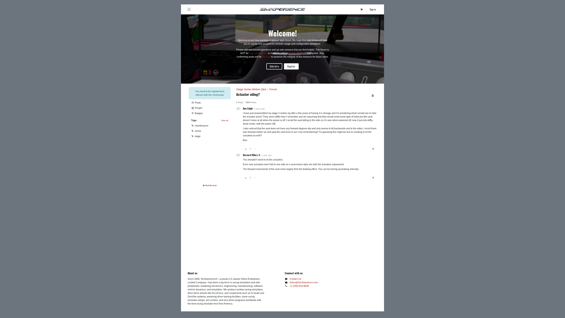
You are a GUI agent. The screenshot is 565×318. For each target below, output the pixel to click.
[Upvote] (246, 149)
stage (197, 136)
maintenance (201, 125)
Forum (273, 89)
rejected (266, 57)
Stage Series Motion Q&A (251, 89)
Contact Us (295, 279)
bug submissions (258, 53)
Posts (197, 102)
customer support (297, 53)
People (198, 108)
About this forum (211, 185)
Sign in (373, 9)
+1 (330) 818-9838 (299, 286)
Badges (198, 113)
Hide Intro (274, 66)
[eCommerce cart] (361, 9)
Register (291, 66)
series (197, 131)
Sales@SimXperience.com (304, 282)
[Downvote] (255, 149)
